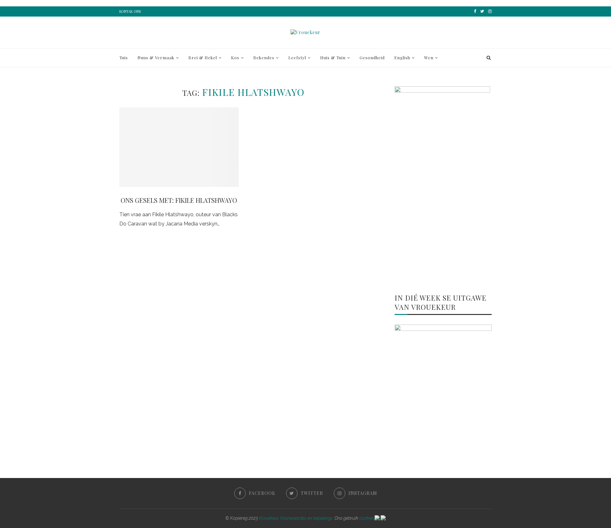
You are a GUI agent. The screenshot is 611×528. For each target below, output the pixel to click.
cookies (367, 518)
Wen (428, 57)
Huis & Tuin (333, 57)
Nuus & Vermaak (155, 57)
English (402, 57)
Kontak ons (130, 11)
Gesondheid (372, 57)
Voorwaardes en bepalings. (307, 518)
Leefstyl (297, 57)
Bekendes (263, 57)
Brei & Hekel (202, 57)
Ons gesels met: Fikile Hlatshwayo (179, 200)
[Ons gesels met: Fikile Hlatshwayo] (179, 147)
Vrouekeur (268, 518)
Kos (235, 57)
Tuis (123, 57)
